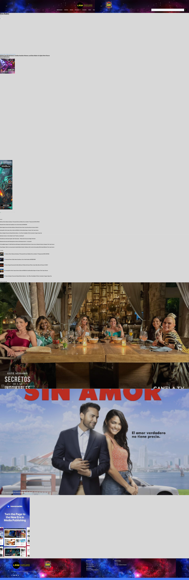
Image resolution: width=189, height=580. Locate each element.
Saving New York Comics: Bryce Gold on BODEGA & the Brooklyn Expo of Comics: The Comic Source (19, 230)
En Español (84, 9)
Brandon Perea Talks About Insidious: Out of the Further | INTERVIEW (13, 224)
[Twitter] (16, 575)
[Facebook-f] (12, 575)
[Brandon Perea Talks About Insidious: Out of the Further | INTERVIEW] (2, 259)
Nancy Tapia (3, 387)
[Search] (185, 10)
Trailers (89, 9)
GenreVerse (77, 9)
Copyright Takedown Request (120, 564)
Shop (94, 9)
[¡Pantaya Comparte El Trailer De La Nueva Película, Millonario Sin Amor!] (94, 442)
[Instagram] (18, 575)
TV (15, 54)
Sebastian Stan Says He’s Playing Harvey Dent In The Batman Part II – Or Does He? (16, 241)
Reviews (71, 9)
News (14, 54)
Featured (1, 54)
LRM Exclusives (59, 9)
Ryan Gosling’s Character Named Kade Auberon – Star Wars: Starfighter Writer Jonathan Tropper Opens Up (21, 233)
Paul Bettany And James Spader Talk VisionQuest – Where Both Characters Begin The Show (18, 238)
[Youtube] (14, 575)
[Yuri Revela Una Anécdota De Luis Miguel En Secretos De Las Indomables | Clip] (94, 335)
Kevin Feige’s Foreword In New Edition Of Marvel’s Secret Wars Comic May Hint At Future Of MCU (19, 227)
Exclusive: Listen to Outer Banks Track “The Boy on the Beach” (12, 235)
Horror (4, 54)
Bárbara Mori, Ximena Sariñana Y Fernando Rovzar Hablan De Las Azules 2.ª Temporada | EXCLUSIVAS (19, 221)
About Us (116, 563)
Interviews (66, 9)
